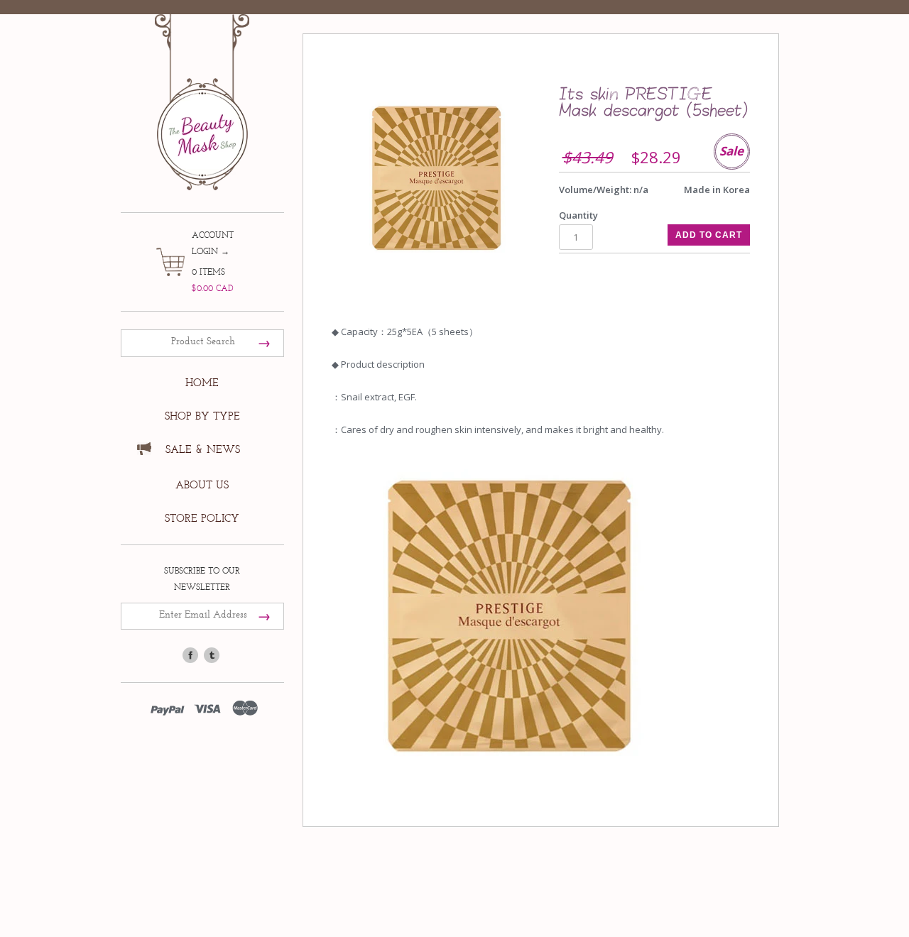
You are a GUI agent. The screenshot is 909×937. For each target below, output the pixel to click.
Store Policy (202, 519)
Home (202, 383)
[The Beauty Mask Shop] (202, 92)
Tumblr (211, 655)
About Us (202, 485)
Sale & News (202, 450)
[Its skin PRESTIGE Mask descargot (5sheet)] (436, 178)
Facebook (190, 655)
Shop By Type (202, 416)
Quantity (578, 215)
